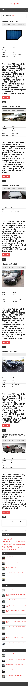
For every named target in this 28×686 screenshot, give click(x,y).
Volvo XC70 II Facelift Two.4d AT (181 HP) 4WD (14, 572)
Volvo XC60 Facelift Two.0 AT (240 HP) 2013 (14, 675)
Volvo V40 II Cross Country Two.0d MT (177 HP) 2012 (16, 626)
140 (20, 521)
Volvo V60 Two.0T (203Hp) (10, 21)
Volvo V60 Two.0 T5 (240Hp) (11, 107)
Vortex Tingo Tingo (8, 539)
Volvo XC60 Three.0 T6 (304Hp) (12, 562)
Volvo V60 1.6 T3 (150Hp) (10, 351)
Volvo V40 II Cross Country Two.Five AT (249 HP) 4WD (16, 578)
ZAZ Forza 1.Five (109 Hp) (9, 538)
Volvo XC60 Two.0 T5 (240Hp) (11, 567)
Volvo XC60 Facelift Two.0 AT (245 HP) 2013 (14, 669)
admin (13, 24)
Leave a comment (20, 24)
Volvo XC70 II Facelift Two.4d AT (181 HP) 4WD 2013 (15, 653)
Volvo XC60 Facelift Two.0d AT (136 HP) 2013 (14, 664)
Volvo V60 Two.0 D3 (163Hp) (11, 185)
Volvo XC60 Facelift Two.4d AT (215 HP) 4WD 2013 (15, 659)
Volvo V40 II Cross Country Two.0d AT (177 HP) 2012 (16, 632)
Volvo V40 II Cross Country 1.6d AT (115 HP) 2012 (15, 642)
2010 (4, 102)
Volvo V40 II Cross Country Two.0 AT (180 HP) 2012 (15, 637)
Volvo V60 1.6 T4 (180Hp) (10, 264)
